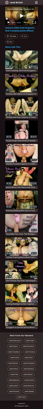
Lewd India (14, 374)
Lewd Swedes (29, 391)
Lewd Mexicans (28, 386)
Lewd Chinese (30, 352)
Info (10, 42)
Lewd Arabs (30, 341)
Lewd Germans (28, 369)
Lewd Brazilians (28, 346)
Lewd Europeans (29, 363)
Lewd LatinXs (13, 386)
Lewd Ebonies (13, 363)
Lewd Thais (21, 397)
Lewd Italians (28, 374)
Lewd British (16, 2)
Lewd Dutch (29, 357)
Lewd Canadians (14, 352)
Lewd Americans (15, 341)
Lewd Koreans (29, 380)
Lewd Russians (14, 391)
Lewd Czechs (14, 357)
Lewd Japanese (14, 380)
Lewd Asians (13, 346)
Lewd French (13, 369)
